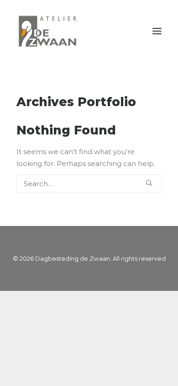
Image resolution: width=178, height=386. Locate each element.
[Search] (89, 183)
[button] (157, 31)
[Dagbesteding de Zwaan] (50, 31)
